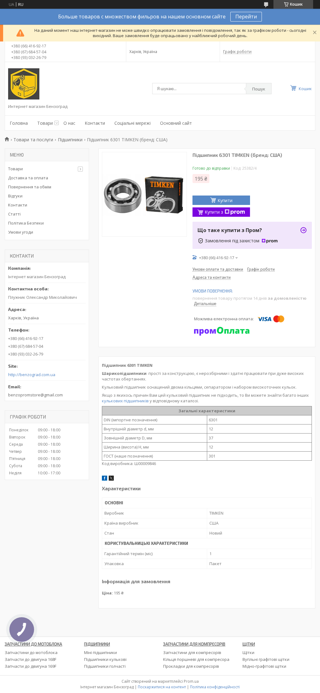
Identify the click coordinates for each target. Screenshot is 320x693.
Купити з (214, 212)
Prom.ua (191, 681)
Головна (19, 123)
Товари (45, 123)
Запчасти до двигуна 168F (30, 659)
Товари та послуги (33, 139)
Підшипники (70, 139)
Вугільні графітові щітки (265, 659)
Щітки (248, 652)
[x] (111, 479)
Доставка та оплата (28, 178)
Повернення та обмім (29, 187)
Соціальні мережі (132, 123)
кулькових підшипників (125, 401)
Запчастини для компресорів (192, 652)
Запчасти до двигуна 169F (30, 666)
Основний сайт (176, 123)
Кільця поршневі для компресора (196, 659)
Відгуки (15, 196)
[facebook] (104, 479)
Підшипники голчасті (105, 666)
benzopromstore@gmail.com (35, 395)
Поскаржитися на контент (162, 687)
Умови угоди (20, 232)
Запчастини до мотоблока (31, 652)
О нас (69, 123)
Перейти (246, 16)
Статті (14, 214)
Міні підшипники (100, 652)
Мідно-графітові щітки (264, 666)
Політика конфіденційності (215, 687)
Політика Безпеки (26, 223)
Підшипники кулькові (105, 659)
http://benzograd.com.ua (31, 374)
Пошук (258, 89)
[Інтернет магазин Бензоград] (23, 83)
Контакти (95, 123)
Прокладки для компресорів (191, 666)
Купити (225, 200)
